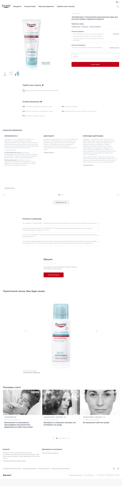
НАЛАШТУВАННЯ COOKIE (12, 468)
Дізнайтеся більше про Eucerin (14, 461)
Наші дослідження (46, 6)
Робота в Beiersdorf (75, 475)
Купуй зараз (95, 64)
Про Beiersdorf (89, 475)
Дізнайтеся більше (114, 47)
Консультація (30, 6)
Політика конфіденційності (60, 468)
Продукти (17, 6)
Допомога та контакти (50, 453)
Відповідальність (44, 468)
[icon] (114, 469)
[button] (61, 223)
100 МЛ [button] (75, 56)
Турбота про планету (66, 6)
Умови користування (30, 468)
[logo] (6, 6)
